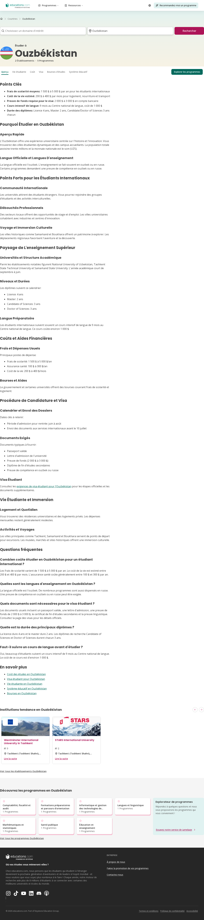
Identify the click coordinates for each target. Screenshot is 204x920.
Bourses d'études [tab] (56, 71)
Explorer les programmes (187, 71)
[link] (28, 18)
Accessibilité (192, 911)
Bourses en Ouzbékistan (21, 693)
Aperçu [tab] (4, 71)
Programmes (49, 5)
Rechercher (189, 31)
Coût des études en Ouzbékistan (26, 674)
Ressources (74, 5)
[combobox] (42, 31)
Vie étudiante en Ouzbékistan (24, 684)
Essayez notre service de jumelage (174, 829)
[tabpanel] (102, 388)
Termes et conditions (148, 911)
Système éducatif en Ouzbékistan (27, 688)
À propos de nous (116, 861)
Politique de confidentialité (172, 911)
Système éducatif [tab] (78, 71)
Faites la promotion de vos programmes (128, 868)
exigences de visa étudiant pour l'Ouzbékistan (44, 486)
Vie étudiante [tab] (19, 71)
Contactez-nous (115, 874)
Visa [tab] (41, 71)
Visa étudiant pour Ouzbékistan (26, 679)
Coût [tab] (32, 71)
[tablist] (102, 71)
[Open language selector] (150, 5)
